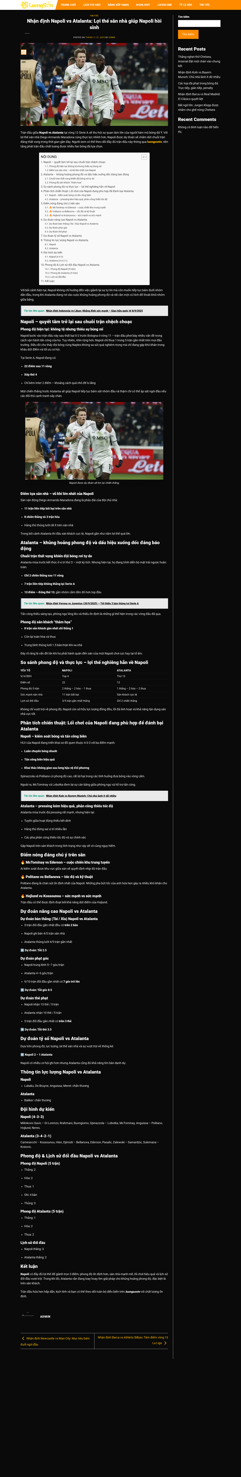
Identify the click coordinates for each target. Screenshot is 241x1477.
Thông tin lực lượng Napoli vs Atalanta (65, 240)
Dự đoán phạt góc (58, 227)
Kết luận (49, 281)
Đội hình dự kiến (52, 252)
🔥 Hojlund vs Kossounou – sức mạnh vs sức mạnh (75, 215)
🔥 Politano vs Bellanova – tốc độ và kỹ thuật (72, 211)
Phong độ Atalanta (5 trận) (64, 273)
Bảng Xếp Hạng (118, 4)
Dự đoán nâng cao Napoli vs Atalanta (65, 219)
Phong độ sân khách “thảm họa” (65, 182)
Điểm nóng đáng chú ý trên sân (61, 203)
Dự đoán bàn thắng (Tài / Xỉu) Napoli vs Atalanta (73, 223)
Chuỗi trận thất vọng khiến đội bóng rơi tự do (71, 178)
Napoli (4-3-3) (56, 256)
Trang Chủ (68, 4)
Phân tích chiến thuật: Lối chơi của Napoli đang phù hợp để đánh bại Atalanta (88, 191)
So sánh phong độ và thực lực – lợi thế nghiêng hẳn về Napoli (79, 186)
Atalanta (53, 248)
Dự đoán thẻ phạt (58, 231)
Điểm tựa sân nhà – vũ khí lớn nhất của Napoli (72, 170)
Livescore (165, 4)
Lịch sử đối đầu (58, 277)
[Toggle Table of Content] (142, 157)
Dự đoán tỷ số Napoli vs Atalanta (62, 235)
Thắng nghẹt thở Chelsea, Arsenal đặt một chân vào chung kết (199, 61)
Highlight (143, 4)
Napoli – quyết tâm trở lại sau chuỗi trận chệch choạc (74, 162)
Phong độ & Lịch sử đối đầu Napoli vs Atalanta (72, 264)
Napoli (52, 244)
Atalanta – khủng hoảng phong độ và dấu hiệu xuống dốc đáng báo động (86, 174)
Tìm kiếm (183, 16)
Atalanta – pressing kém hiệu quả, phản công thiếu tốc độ (78, 199)
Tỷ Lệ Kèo (185, 4)
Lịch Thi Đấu (92, 4)
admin (112, 37)
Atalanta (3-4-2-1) (58, 260)
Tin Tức (204, 4)
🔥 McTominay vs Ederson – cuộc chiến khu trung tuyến (77, 207)
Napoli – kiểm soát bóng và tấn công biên (70, 195)
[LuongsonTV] (36, 5)
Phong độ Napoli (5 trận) (63, 269)
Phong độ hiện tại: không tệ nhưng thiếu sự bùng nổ (75, 166)
